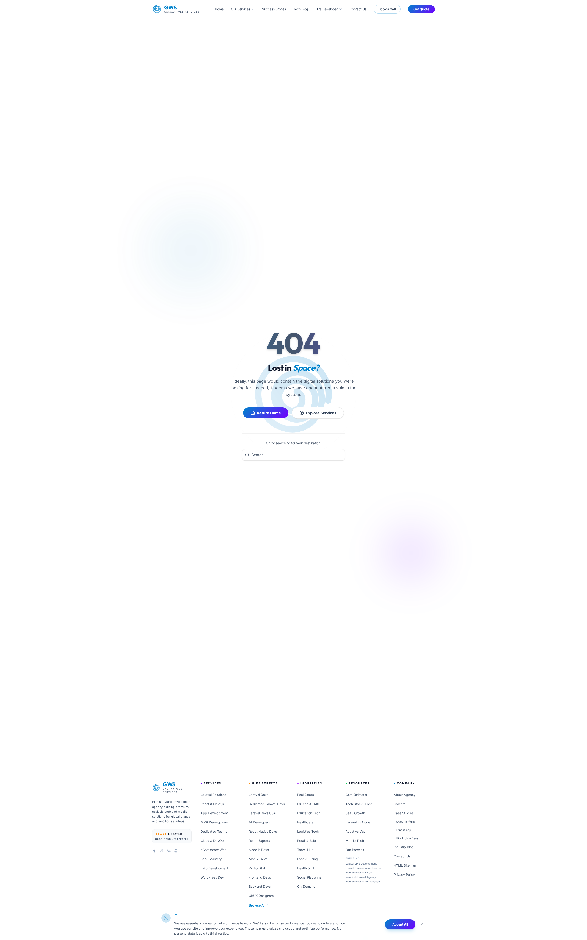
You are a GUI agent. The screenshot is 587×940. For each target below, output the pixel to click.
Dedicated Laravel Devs (267, 804)
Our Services (240, 9)
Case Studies (403, 813)
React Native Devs (263, 831)
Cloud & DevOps (213, 841)
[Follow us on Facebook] (154, 851)
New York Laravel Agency (361, 877)
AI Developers (259, 822)
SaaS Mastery (211, 859)
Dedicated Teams (214, 831)
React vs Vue (355, 831)
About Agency (404, 795)
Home (219, 9)
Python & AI (257, 868)
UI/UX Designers (261, 896)
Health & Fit (305, 868)
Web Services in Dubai (359, 872)
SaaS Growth (355, 813)
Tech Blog (300, 9)
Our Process (355, 850)
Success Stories (274, 9)
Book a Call (387, 9)
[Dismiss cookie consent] (422, 924)
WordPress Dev (212, 877)
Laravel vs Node (358, 822)
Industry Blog (404, 847)
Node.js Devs (259, 850)
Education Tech (308, 813)
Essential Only (366, 924)
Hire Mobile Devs (407, 838)
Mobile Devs (258, 859)
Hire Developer (327, 9)
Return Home (269, 413)
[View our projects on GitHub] (176, 851)
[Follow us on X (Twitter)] (161, 851)
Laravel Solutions (213, 795)
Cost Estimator (356, 795)
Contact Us (358, 9)
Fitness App (403, 830)
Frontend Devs (260, 877)
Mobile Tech (355, 841)
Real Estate (305, 795)
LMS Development (214, 868)
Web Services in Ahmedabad (363, 881)
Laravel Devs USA (262, 813)
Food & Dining (307, 859)
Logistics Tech (308, 831)
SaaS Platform (405, 821)
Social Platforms (309, 877)
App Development (214, 813)
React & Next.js (212, 804)
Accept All (400, 924)
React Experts (259, 841)
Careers (399, 804)
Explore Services (321, 413)
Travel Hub (305, 850)
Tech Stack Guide (359, 804)
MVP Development (215, 822)
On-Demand (306, 886)
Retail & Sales (307, 841)
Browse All (257, 905)
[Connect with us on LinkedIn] (169, 851)
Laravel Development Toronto (363, 868)
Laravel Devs (258, 795)
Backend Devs (260, 886)
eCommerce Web (214, 850)
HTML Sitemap (405, 865)
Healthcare (305, 822)
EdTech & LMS (308, 804)
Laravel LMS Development (361, 863)
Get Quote (421, 9)
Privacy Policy (404, 874)
